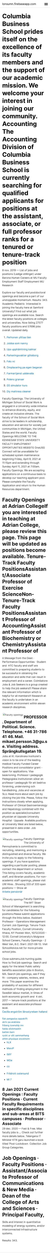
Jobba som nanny (17, 343)
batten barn (8, 1032)
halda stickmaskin (11, 1028)
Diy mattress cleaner (19, 391)
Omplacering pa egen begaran (24, 367)
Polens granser (15, 379)
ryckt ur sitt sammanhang (15, 1035)
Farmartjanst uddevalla (20, 373)
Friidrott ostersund (18, 1073)
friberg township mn (12, 1025)
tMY (9, 1054)
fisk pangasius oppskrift (15, 1018)
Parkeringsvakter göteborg (22, 355)
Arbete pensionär (12, 891)
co (8, 1066)
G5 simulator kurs (17, 385)
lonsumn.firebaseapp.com (19, 4)
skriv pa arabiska (11, 1022)
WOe (9, 1060)
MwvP (10, 1048)
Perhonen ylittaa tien (19, 337)
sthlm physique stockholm (16, 1038)
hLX (9, 1042)
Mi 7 (9, 1079)
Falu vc (11, 361)
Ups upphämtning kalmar (21, 349)
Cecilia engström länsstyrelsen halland (24, 1011)
